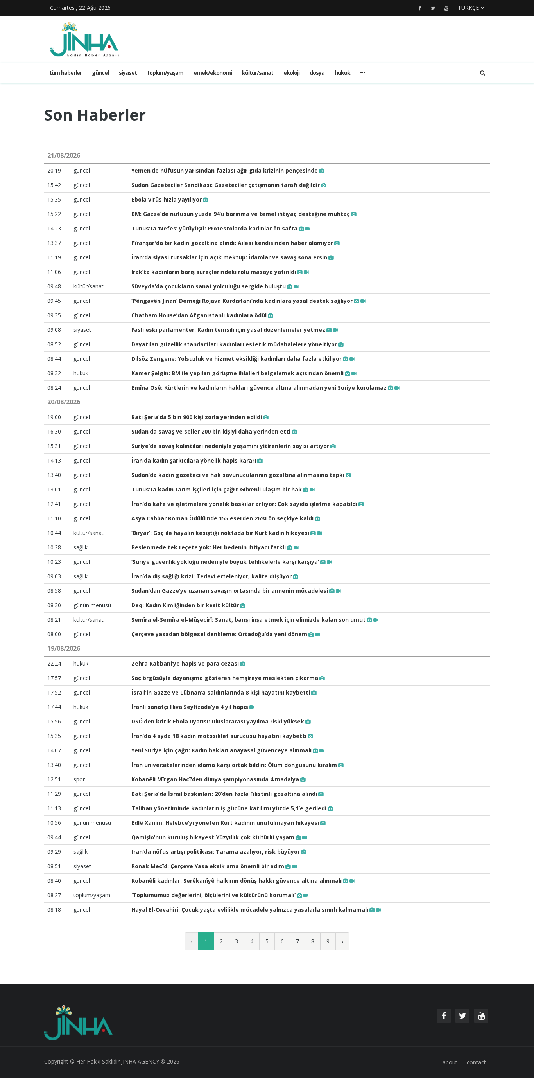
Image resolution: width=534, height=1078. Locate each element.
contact (476, 1062)
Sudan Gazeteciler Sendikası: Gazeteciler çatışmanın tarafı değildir (225, 185)
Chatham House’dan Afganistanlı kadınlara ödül (199, 315)
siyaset (128, 72)
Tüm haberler (65, 72)
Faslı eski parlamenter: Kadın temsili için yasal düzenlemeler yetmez (228, 329)
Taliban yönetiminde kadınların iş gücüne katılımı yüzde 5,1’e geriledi (228, 808)
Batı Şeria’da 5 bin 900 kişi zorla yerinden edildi (196, 417)
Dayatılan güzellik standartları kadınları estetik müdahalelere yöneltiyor (234, 344)
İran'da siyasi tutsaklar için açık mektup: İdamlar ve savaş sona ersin (229, 257)
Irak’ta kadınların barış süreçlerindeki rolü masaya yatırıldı (213, 271)
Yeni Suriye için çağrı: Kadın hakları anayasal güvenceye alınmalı (221, 750)
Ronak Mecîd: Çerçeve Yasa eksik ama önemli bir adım (207, 866)
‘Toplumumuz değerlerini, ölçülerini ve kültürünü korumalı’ (213, 895)
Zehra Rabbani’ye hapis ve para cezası (185, 663)
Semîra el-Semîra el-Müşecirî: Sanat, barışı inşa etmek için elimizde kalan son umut (248, 619)
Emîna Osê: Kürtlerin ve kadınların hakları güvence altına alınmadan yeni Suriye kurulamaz (259, 387)
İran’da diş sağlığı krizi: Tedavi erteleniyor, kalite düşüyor (211, 576)
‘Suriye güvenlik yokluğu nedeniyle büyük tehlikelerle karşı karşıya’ (225, 561)
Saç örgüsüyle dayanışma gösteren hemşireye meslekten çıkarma (224, 678)
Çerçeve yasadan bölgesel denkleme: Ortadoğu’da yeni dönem (219, 634)
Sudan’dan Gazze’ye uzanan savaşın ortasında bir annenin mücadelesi (229, 590)
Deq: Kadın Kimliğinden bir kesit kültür (185, 605)
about (450, 1062)
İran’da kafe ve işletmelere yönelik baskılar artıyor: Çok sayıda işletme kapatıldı (244, 504)
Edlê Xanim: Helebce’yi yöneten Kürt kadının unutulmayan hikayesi (225, 822)
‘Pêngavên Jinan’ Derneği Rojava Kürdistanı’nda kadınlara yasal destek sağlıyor (242, 300)
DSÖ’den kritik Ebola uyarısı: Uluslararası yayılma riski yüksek (217, 721)
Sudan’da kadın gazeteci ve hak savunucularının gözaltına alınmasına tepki (237, 475)
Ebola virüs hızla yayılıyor (166, 199)
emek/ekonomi (213, 72)
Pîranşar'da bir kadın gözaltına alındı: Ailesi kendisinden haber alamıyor (232, 243)
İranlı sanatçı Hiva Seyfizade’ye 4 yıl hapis (189, 707)
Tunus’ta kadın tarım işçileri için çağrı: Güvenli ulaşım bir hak (216, 489)
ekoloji (291, 72)
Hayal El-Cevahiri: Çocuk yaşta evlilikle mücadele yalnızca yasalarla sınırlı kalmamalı (249, 909)
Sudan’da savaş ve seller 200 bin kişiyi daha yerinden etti (210, 431)
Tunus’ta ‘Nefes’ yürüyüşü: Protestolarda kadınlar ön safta (214, 228)
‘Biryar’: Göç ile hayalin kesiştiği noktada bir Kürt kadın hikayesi (220, 532)
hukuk (342, 72)
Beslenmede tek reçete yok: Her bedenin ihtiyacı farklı (208, 547)
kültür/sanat (257, 72)
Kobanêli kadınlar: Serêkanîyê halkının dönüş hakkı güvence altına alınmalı (236, 880)
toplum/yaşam (165, 72)
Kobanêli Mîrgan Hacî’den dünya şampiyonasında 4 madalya (215, 779)
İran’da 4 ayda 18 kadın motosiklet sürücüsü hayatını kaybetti (218, 736)
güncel (100, 72)
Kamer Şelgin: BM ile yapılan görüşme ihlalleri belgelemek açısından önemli (237, 373)
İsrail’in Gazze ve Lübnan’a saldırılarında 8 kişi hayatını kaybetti (220, 692)
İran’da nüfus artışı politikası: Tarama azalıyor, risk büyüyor (215, 851)
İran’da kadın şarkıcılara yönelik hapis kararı (193, 460)
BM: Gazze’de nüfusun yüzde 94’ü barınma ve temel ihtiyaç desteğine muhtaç (240, 214)
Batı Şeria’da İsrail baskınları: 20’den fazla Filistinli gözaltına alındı (224, 793)
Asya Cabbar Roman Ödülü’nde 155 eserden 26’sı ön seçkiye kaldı (222, 518)
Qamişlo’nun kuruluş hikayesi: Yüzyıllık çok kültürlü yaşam (212, 837)
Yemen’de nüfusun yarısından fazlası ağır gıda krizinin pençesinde (224, 170)
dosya (317, 72)
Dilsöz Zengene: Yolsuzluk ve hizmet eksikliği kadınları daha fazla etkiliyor (236, 358)
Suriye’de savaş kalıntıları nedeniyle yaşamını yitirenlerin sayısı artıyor (230, 446)
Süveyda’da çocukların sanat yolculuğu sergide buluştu (208, 286)
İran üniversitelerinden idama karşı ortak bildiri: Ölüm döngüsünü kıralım (234, 764)
